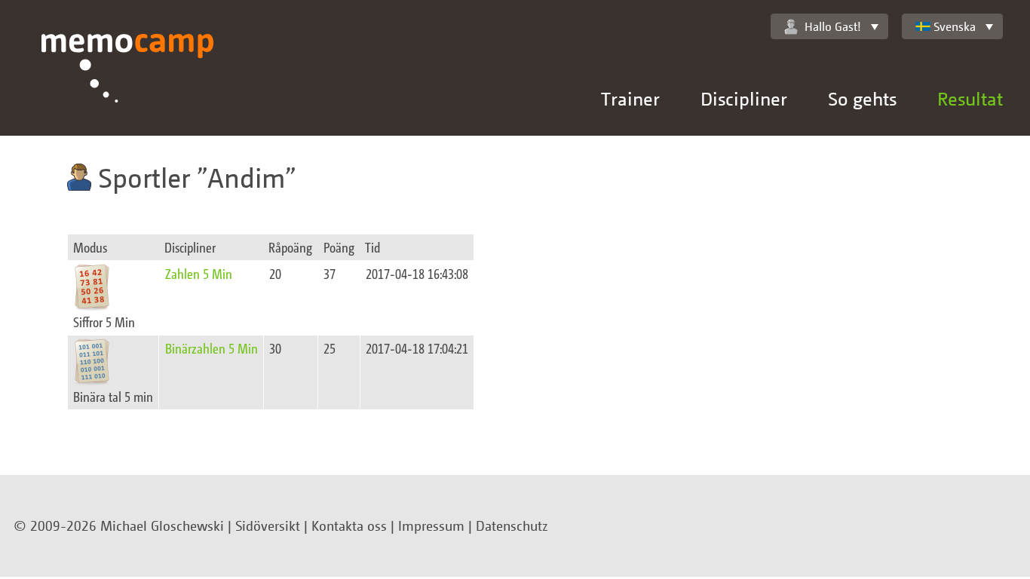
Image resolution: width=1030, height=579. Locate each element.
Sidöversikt (267, 525)
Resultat (970, 98)
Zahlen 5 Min (198, 273)
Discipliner (743, 98)
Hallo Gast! (833, 26)
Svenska (954, 26)
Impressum (431, 525)
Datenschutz (512, 525)
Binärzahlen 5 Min (211, 348)
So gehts (862, 98)
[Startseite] (127, 85)
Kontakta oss (349, 525)
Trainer (630, 98)
